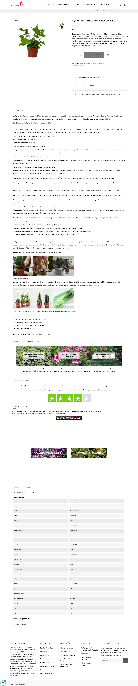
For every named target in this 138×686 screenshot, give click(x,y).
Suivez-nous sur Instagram (86, 664)
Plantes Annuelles (46, 648)
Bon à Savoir (44, 670)
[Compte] (121, 5)
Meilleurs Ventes (46, 659)
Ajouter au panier (94, 55)
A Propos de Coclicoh (67, 655)
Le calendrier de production (66, 666)
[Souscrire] (125, 660)
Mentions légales (66, 652)
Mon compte (85, 654)
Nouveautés (44, 655)
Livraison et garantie (67, 648)
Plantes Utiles (45, 663)
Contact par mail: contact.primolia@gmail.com (90, 649)
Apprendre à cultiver (47, 674)
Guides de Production (47, 666)
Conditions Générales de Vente (68, 660)
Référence (17, 493)
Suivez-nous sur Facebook (86, 658)
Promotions (44, 652)
